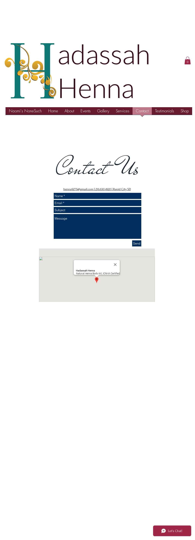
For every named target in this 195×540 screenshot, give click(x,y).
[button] (187, 60)
